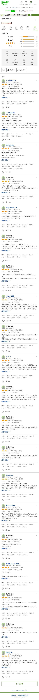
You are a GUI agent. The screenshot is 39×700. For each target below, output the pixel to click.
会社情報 (13, 695)
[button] (11, 81)
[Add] (35, 20)
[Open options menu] (36, 80)
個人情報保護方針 (23, 695)
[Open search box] (4, 70)
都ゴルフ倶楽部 (6, 19)
